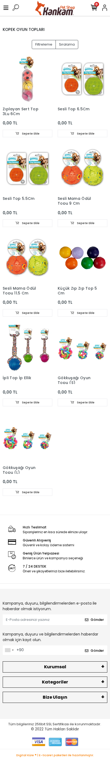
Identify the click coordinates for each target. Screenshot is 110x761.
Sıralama (67, 44)
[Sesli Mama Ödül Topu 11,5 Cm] (27, 258)
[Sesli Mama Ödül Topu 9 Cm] (82, 168)
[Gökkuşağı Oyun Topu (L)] (27, 438)
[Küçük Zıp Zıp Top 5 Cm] (82, 258)
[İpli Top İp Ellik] (27, 348)
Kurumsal (55, 667)
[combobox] (9, 650)
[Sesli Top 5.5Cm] (27, 168)
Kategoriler (55, 682)
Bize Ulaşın (55, 697)
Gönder (97, 619)
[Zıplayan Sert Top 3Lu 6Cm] (27, 79)
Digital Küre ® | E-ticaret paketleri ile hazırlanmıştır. (55, 755)
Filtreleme (43, 44)
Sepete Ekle (30, 133)
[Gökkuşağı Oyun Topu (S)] (82, 348)
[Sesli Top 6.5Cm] (82, 79)
